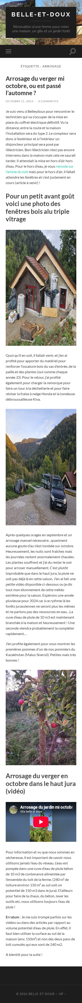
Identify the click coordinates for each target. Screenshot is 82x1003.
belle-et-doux (41, 14)
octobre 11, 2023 (19, 101)
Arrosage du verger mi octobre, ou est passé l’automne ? (35, 86)
